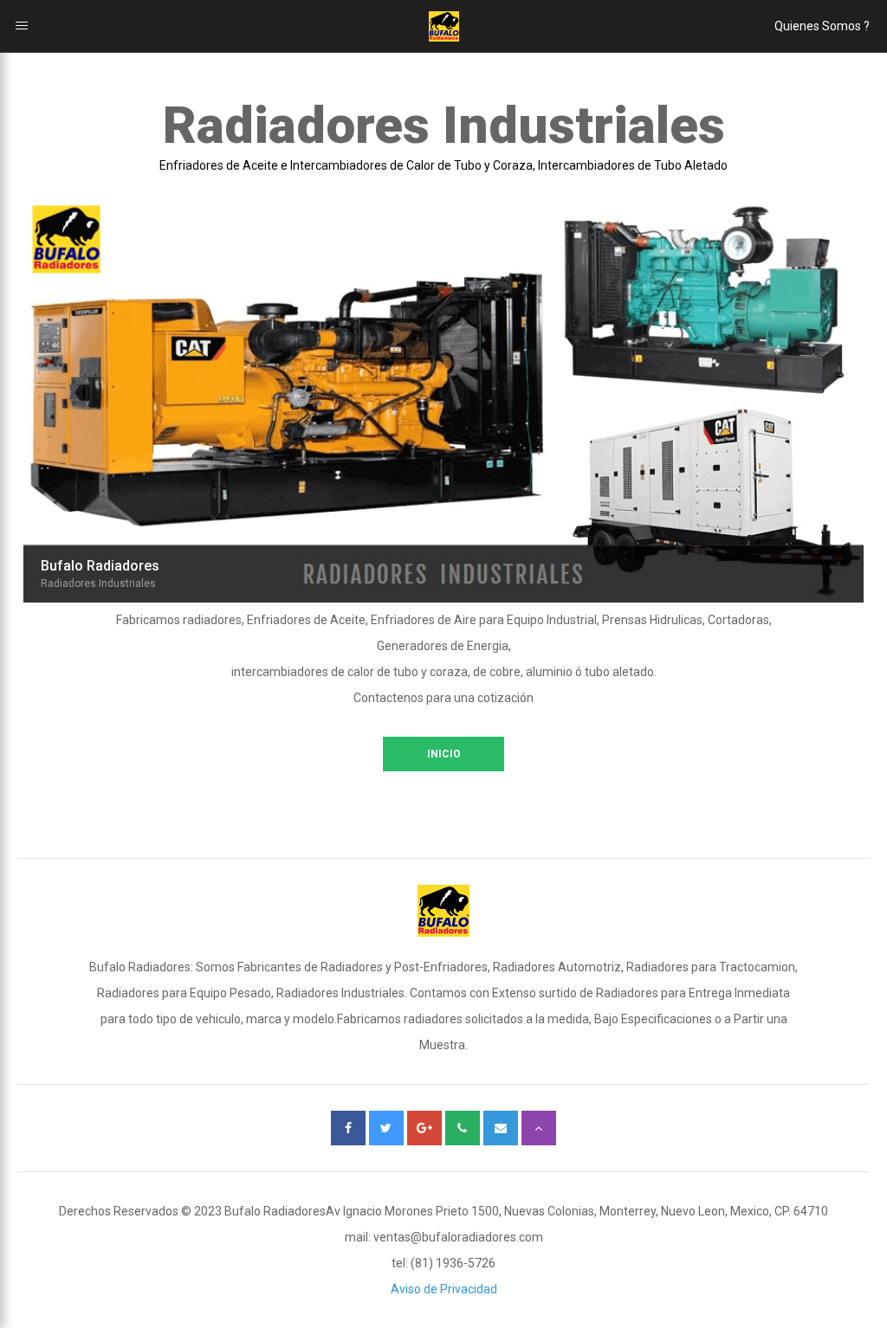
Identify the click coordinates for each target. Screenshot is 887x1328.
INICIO (444, 754)
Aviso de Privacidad (444, 1289)
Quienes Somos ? (822, 26)
